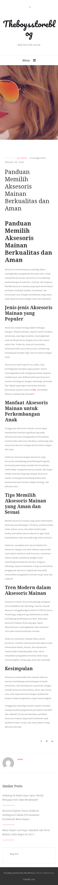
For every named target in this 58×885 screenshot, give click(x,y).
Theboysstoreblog (29, 28)
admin (23, 158)
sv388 (33, 389)
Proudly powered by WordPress (19, 872)
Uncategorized (37, 158)
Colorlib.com (29, 879)
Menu (26, 60)
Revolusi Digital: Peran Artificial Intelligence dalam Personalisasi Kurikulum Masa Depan (20, 814)
